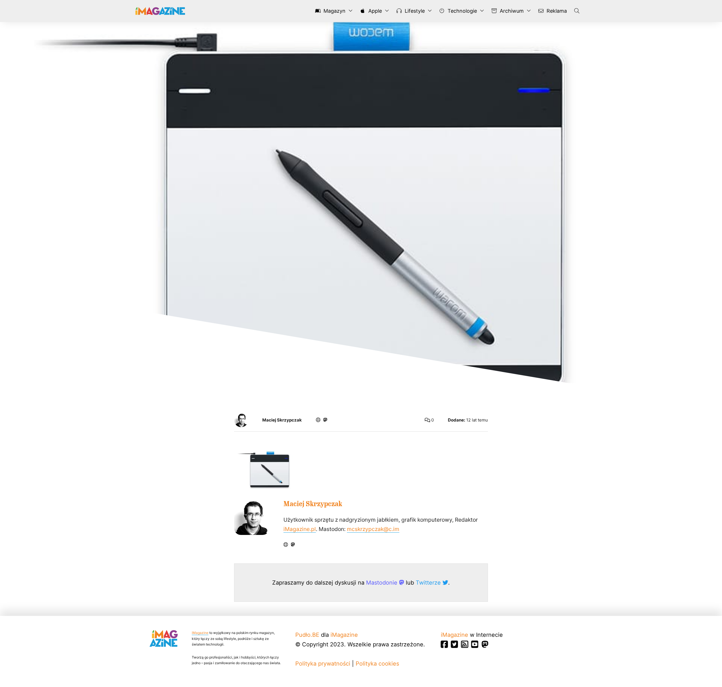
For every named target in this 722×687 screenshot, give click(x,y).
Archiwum (511, 11)
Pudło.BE (307, 634)
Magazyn (333, 11)
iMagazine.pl (299, 529)
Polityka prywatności (322, 663)
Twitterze (429, 582)
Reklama (556, 11)
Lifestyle (414, 11)
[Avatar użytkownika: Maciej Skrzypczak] (251, 517)
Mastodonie (382, 582)
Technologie (461, 11)
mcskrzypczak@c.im (373, 529)
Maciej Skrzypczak (282, 420)
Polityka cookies (377, 663)
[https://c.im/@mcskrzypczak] (325, 420)
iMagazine (200, 633)
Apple (374, 11)
